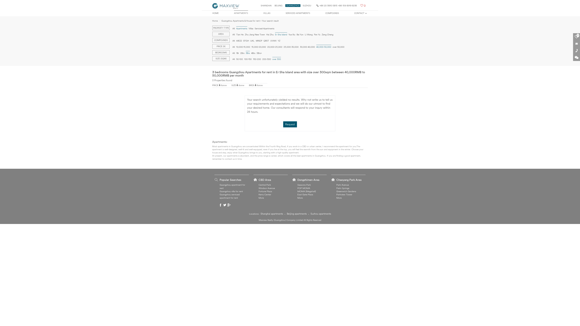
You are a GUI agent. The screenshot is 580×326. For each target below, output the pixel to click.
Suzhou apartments (321, 213)
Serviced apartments (298, 13)
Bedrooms (221, 52)
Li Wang (309, 34)
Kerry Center (265, 194)
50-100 (239, 59)
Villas (266, 13)
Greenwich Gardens (346, 191)
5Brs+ (259, 53)
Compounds (332, 13)
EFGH (246, 40)
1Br (237, 53)
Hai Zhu (270, 34)
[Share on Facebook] (220, 205)
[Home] (225, 5)
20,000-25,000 (274, 47)
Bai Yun (300, 34)
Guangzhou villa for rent (231, 191)
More (261, 197)
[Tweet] (224, 205)
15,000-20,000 (258, 47)
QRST (266, 40)
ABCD (239, 40)
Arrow (224, 85)
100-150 (248, 59)
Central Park (265, 184)
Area (221, 34)
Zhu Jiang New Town (255, 34)
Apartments (241, 13)
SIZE (233, 85)
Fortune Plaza (265, 191)
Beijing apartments (297, 213)
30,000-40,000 (307, 47)
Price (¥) (221, 46)
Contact (359, 13)
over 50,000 (338, 47)
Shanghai (266, 5)
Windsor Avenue (267, 188)
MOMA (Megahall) (306, 191)
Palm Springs (342, 188)
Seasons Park (304, 184)
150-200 (257, 59)
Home (215, 13)
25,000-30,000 (291, 47)
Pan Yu (317, 34)
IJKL (252, 40)
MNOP (259, 40)
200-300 (266, 59)
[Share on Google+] (229, 205)
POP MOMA (303, 188)
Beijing (278, 5)
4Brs (253, 53)
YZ (279, 40)
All (233, 28)
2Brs (242, 53)
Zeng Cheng (327, 34)
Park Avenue (342, 184)
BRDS (252, 85)
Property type (221, 28)
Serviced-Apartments (264, 28)
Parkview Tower (344, 194)
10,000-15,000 (243, 47)
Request (290, 124)
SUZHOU (307, 5)
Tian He (239, 34)
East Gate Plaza (305, 194)
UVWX (273, 40)
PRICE (215, 85)
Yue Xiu (291, 34)
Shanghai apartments (272, 213)
